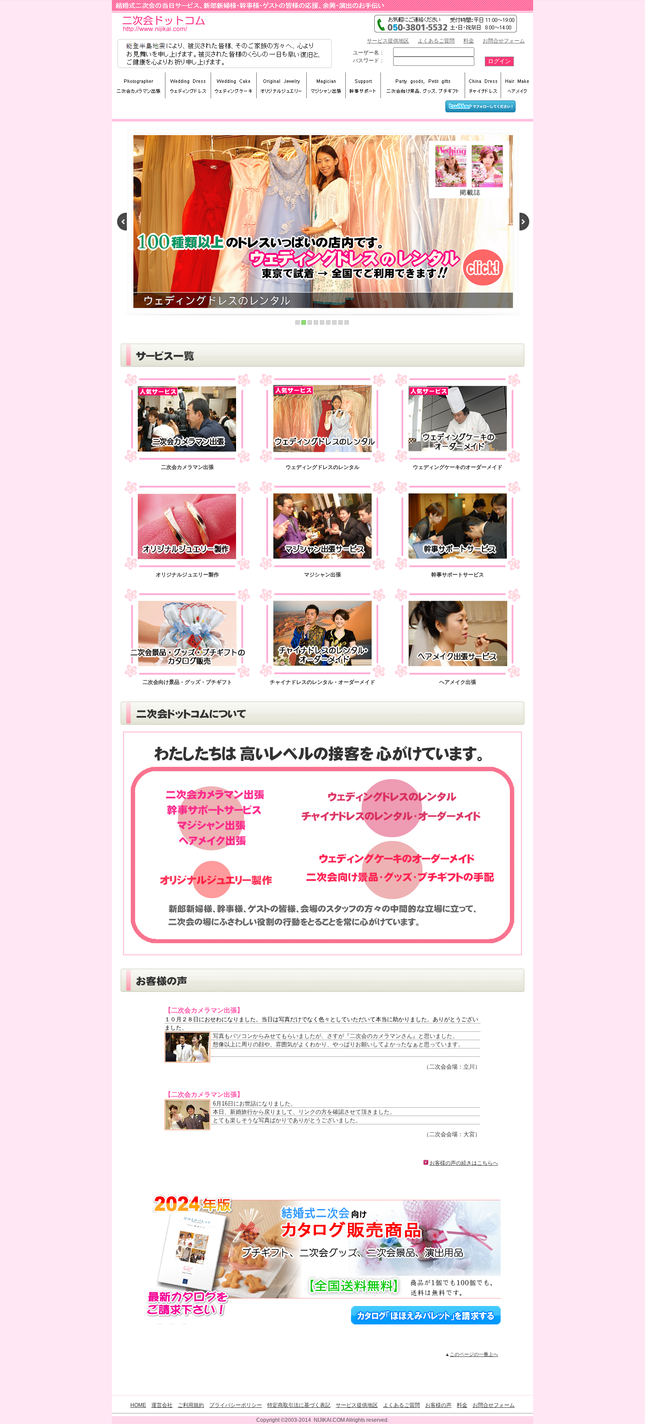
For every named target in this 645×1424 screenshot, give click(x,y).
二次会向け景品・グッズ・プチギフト (187, 682)
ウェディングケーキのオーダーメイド (457, 467)
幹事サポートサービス (457, 575)
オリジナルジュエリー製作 (187, 575)
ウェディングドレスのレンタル (322, 467)
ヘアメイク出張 (457, 682)
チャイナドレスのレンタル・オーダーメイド (322, 682)
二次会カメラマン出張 (187, 467)
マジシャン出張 (322, 575)
